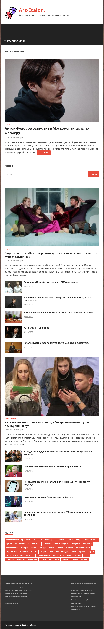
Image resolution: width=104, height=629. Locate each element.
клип (74, 551)
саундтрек (32, 559)
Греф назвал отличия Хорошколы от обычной (48, 497)
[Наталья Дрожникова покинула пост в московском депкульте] (13, 352)
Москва (60, 547)
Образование (10, 418)
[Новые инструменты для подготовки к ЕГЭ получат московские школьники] (13, 521)
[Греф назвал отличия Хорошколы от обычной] (13, 506)
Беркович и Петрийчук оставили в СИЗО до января (51, 282)
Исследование (12, 547)
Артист (9, 544)
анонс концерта (62, 551)
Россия (34, 551)
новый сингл (58, 555)
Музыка (69, 547)
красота (82, 551)
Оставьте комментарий (14, 137)
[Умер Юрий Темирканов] (13, 337)
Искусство (87, 544)
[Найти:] (52, 174)
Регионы (24, 551)
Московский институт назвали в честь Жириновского (52, 466)
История (25, 547)
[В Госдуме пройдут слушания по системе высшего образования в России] (13, 461)
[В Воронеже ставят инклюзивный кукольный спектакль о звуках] (13, 322)
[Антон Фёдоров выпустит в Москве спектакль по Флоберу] (52, 91)
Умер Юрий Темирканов (36, 327)
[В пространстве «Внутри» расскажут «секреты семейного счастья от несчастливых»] (52, 247)
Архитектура (20, 544)
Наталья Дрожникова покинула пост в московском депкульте (57, 343)
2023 (35, 540)
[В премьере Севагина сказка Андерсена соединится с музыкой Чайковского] (13, 307)
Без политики (34, 544)
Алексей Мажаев (90, 540)
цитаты (84, 559)
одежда (78, 555)
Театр (7, 124)
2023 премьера (46, 540)
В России (47, 544)
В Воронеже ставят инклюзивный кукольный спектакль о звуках (58, 312)
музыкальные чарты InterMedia (20, 555)
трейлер (65, 559)
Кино (33, 547)
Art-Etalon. (32, 10)
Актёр (78, 540)
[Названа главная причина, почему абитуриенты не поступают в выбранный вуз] (52, 416)
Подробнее (44, 152)
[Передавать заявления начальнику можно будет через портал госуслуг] (13, 491)
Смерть (43, 551)
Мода (51, 547)
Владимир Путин (61, 544)
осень (86, 555)
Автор (70, 540)
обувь (69, 555)
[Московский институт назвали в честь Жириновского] (13, 476)
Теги (51, 551)
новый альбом (43, 555)
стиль (56, 559)
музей (91, 551)
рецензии (21, 559)
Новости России (83, 547)
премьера (10, 559)
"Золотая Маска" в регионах (18, 540)
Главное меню (16, 41)
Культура (42, 547)
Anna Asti (60, 540)
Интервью (75, 544)
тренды (75, 559)
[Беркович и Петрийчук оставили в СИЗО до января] (13, 291)
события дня (45, 559)
